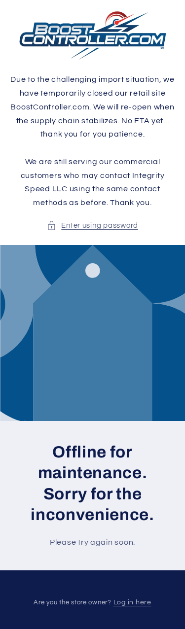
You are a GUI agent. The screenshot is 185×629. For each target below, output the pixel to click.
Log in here (132, 602)
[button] (92, 225)
